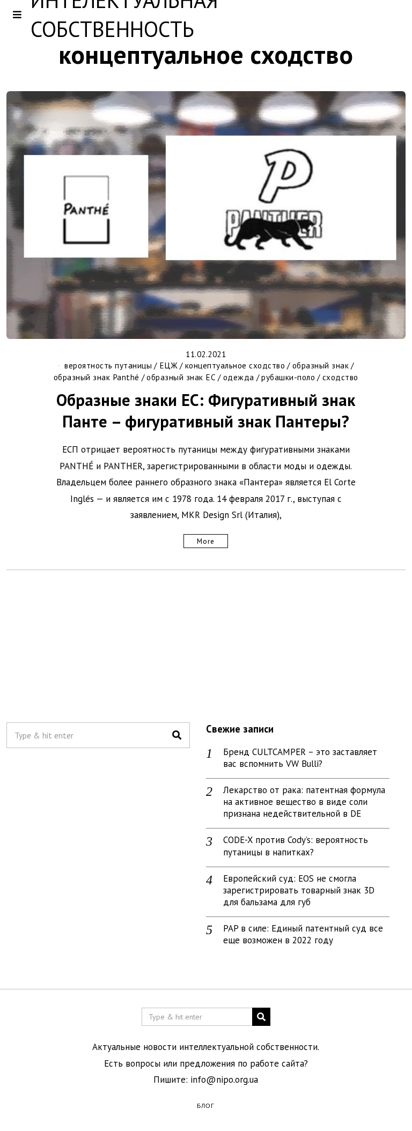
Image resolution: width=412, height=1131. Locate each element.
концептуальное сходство (235, 365)
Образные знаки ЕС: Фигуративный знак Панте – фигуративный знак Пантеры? (205, 410)
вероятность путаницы (108, 365)
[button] (177, 735)
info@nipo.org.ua (224, 1079)
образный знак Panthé (96, 377)
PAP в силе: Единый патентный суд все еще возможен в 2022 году (303, 934)
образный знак (320, 365)
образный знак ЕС (181, 377)
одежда (238, 377)
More (206, 541)
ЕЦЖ (168, 365)
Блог (206, 1105)
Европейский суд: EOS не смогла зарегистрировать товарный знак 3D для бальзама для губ (298, 890)
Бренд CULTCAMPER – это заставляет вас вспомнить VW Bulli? (300, 758)
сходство (340, 377)
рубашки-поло (288, 377)
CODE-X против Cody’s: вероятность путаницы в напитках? (295, 846)
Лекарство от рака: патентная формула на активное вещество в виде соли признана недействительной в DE (304, 801)
